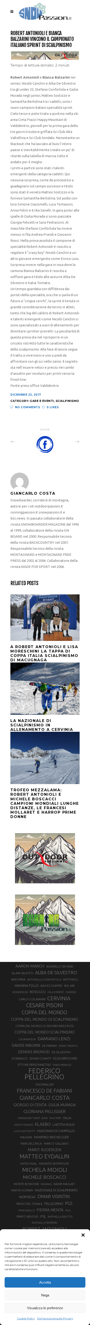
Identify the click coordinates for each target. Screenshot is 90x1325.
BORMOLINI (20, 992)
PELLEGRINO (53, 1204)
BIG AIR (69, 985)
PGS (68, 1203)
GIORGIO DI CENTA (30, 1105)
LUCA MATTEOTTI (24, 1131)
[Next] (67, 441)
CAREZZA (71, 992)
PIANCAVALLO (26, 1210)
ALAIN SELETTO (22, 973)
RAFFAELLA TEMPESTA (44, 1222)
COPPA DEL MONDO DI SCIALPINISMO (44, 1019)
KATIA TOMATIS (23, 1124)
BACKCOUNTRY (52, 985)
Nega (45, 1295)
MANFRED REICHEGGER (51, 1137)
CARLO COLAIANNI (32, 999)
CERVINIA (58, 998)
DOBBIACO (20, 1058)
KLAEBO (43, 1124)
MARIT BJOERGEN (44, 1149)
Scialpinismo (67, 401)
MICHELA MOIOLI (44, 1170)
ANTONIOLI (70, 979)
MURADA (46, 1184)
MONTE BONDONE (26, 1184)
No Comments (27, 407)
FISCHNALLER (45, 1084)
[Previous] (22, 441)
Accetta (45, 1282)
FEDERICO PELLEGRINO (44, 1074)
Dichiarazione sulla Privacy (55, 1318)
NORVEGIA (27, 1197)
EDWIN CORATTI (40, 1058)
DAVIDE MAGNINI (26, 1045)
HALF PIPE (55, 1118)
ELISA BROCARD (65, 1058)
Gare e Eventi (42, 401)
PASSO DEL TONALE (29, 1203)
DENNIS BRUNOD (34, 1052)
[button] (83, 1235)
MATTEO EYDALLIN (44, 1156)
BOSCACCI (37, 992)
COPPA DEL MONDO (44, 1012)
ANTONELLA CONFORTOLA (44, 979)
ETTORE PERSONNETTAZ (34, 1064)
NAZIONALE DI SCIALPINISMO (56, 1190)
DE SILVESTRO (61, 1052)
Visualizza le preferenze (45, 1308)
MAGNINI (26, 1137)
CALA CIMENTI (55, 992)
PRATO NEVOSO (28, 1216)
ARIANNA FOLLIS (27, 985)
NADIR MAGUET (64, 1184)
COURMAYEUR (27, 1039)
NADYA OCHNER (22, 1190)
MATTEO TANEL (28, 1163)
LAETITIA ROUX (64, 1124)
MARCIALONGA (31, 1143)
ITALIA (67, 1118)
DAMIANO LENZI (54, 1038)
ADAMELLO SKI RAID (59, 966)
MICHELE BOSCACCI (44, 1177)
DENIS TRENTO (68, 1045)
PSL (43, 1216)
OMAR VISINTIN (53, 1196)
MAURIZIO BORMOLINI (54, 1163)
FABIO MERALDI (62, 1064)
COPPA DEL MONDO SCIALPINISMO (45, 1032)
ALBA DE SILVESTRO (56, 972)
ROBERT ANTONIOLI (44, 1229)
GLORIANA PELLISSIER (45, 1111)
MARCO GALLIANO (56, 1143)
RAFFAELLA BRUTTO (60, 1216)
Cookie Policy (26, 1318)
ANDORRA (18, 979)
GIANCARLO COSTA (44, 1098)
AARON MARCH (29, 966)
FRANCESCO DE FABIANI (44, 1090)
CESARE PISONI (44, 1005)
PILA (67, 1210)
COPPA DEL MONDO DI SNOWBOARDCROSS (44, 1025)
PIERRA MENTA (50, 1210)
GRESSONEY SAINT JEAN (33, 1118)
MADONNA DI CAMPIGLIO (56, 1131)
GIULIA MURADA (62, 1105)
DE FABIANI (49, 1045)
